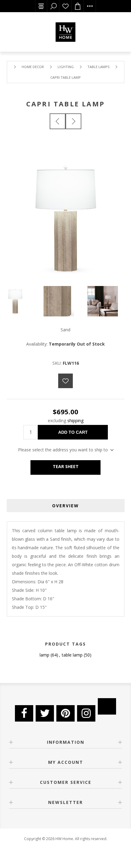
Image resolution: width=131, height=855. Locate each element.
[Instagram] (86, 713)
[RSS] (107, 706)
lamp (44, 655)
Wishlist (65, 6)
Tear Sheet (66, 466)
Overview (65, 506)
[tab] (66, 505)
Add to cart (73, 432)
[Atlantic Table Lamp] (58, 121)
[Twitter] (45, 713)
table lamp (72, 655)
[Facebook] (24, 713)
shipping (75, 420)
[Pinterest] (65, 713)
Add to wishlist (65, 381)
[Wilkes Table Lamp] (73, 121)
